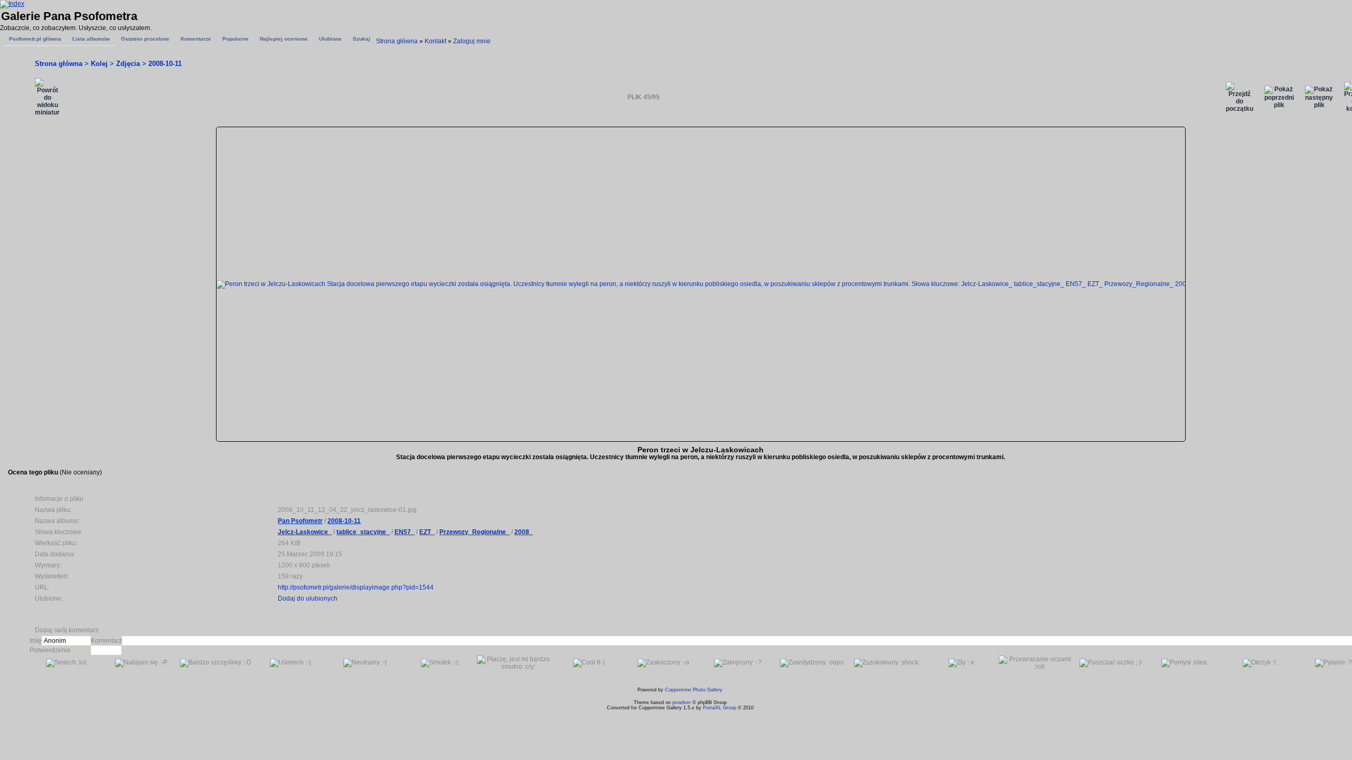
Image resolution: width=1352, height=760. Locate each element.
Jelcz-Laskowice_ (305, 532)
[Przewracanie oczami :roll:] (1036, 663)
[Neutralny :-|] (365, 663)
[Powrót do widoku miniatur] (47, 97)
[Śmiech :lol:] (67, 663)
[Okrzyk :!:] (1260, 663)
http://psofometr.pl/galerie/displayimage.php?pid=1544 (356, 587)
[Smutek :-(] (439, 663)
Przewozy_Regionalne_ (474, 532)
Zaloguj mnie (472, 41)
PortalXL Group (719, 707)
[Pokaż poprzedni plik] (1279, 97)
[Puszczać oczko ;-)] (1110, 663)
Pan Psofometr (300, 521)
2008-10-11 (165, 64)
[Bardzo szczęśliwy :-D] (215, 663)
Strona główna (397, 41)
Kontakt (435, 41)
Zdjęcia (128, 64)
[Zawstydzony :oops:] (812, 663)
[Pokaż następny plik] (1319, 97)
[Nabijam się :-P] (141, 663)
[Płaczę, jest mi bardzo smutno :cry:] (514, 663)
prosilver (681, 702)
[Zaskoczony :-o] (663, 663)
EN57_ (405, 532)
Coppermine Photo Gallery (693, 689)
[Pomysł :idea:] (1184, 663)
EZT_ (427, 532)
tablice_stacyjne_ (363, 532)
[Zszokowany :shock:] (887, 663)
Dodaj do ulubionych (307, 598)
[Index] (12, 3)
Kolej (99, 64)
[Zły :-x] (961, 663)
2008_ (523, 532)
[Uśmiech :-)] (290, 663)
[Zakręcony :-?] (738, 663)
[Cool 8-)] (589, 663)
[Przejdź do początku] (1239, 97)
